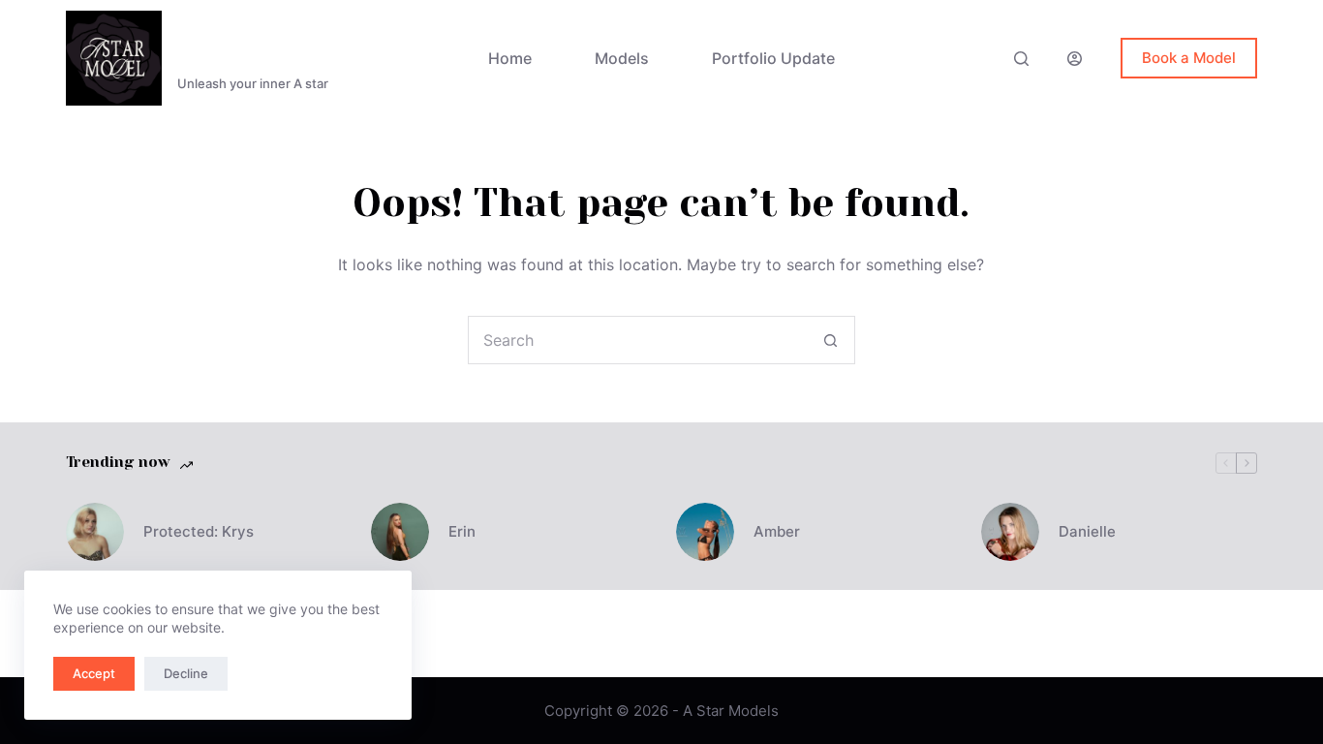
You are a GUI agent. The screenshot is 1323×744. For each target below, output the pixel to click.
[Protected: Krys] (95, 532)
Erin (462, 531)
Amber (777, 531)
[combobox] (638, 340)
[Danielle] (1010, 532)
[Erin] (400, 532)
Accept (94, 673)
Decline (186, 673)
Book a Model (1189, 57)
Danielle (1087, 531)
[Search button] (831, 340)
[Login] (1074, 58)
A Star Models (267, 46)
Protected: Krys (198, 531)
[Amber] (705, 532)
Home (510, 58)
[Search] (1021, 58)
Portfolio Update (773, 58)
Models (622, 58)
